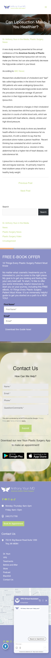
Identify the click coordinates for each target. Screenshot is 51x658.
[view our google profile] (11, 499)
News (5, 227)
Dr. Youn (6, 554)
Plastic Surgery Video (11, 236)
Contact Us (8, 579)
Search (5, 206)
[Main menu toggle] (46, 7)
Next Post (25, 190)
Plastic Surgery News (11, 232)
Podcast (6, 572)
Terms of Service (15, 421)
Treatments (8, 561)
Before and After (10, 565)
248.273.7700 (11, 516)
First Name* (9, 304)
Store (5, 568)
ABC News (19, 71)
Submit (25, 428)
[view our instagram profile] (8, 499)
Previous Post (25, 183)
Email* (7, 316)
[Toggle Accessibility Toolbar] (5, 646)
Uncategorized (9, 241)
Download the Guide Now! (18, 329)
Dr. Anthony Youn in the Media (15, 39)
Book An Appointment (13, 523)
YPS (5, 557)
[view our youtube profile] (5, 499)
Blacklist (7, 576)
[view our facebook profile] (2, 499)
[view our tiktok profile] (14, 499)
